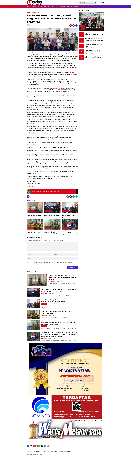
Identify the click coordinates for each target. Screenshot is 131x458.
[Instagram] (34, 446)
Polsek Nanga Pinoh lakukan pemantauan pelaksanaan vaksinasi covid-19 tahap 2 (93, 51)
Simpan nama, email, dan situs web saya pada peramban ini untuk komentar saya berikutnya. (51, 263)
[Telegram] (73, 196)
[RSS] (48, 446)
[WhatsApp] (76, 196)
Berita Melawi (31, 211)
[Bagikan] (76, 25)
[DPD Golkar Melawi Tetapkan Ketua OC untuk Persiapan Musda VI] (35, 224)
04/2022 (72, 72)
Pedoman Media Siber (67, 451)
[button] (95, 2)
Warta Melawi (35, 12)
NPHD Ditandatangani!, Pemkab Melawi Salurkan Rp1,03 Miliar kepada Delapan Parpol (68, 215)
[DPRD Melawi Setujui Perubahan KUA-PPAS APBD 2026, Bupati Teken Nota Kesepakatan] (52, 207)
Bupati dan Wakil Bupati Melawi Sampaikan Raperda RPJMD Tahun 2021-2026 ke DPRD (94, 33)
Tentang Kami (37, 451)
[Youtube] (36, 446)
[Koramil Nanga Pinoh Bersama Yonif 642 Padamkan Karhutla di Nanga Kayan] (52, 224)
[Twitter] (70, 196)
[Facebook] (67, 196)
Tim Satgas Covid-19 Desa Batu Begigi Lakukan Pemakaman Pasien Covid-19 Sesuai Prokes (93, 45)
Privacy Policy (55, 451)
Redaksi (29, 451)
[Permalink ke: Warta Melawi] (28, 25)
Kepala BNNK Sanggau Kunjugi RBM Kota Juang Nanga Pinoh (93, 56)
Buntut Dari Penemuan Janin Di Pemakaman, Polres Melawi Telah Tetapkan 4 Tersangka (94, 39)
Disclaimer (46, 451)
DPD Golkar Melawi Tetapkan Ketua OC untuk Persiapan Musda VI (35, 232)
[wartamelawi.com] (34, 2)
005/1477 (30, 81)
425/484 (60, 90)
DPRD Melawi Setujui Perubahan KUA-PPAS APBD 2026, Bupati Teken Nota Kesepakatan (51, 215)
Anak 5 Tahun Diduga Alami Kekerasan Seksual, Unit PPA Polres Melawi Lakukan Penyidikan (34, 215)
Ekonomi (29, 12)
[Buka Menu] (103, 2)
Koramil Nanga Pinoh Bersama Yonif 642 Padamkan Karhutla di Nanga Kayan (50, 232)
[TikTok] (42, 446)
